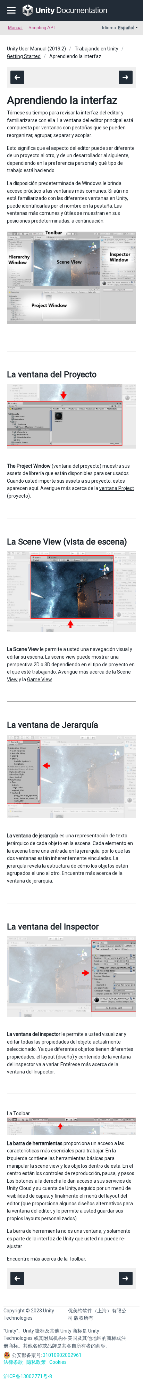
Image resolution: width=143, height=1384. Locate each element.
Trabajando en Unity (96, 48)
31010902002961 (62, 1355)
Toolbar (77, 1259)
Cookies (58, 1362)
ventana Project (116, 488)
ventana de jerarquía (29, 881)
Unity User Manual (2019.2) (36, 48)
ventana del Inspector (30, 1072)
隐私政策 (36, 1362)
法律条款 (13, 1362)
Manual (15, 27)
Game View (39, 679)
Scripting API (41, 27)
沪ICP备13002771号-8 (27, 1376)
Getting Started (24, 56)
